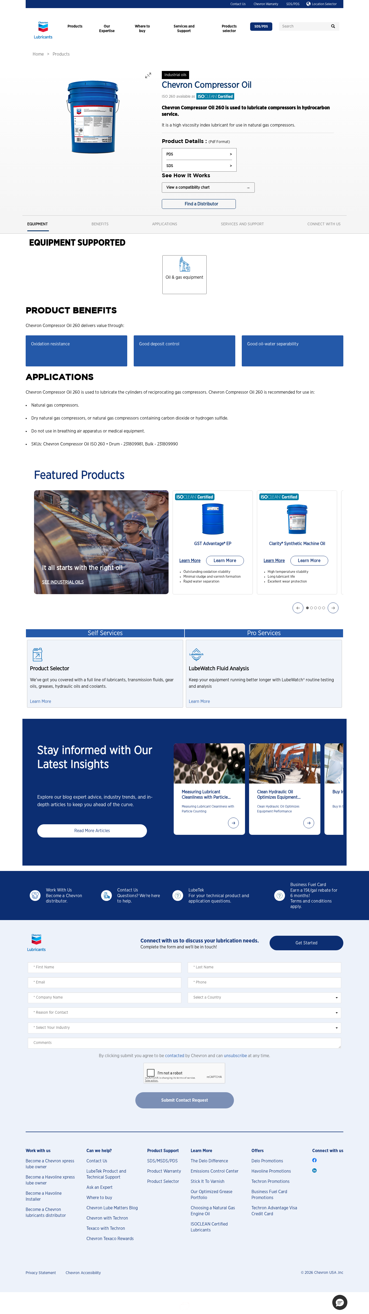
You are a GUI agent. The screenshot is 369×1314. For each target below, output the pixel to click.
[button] (339, 1302)
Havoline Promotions (271, 1171)
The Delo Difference (209, 1161)
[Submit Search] (333, 26)
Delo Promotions (267, 1161)
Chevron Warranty (266, 4)
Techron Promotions (270, 1181)
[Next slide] (233, 823)
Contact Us (238, 4)
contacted (174, 1056)
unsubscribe (235, 1056)
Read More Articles (92, 831)
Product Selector (163, 1181)
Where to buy (99, 1198)
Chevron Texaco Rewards (110, 1239)
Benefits (100, 224)
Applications (164, 224)
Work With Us (59, 890)
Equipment (37, 224)
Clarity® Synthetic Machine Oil (297, 544)
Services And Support (242, 224)
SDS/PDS (293, 4)
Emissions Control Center (215, 1171)
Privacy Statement (41, 1273)
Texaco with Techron (105, 1228)
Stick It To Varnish (207, 1181)
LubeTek (196, 890)
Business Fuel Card (308, 885)
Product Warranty (164, 1171)
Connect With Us (324, 224)
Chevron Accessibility (83, 1273)
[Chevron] (43, 39)
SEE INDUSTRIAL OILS (63, 582)
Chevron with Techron (107, 1218)
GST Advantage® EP (212, 544)
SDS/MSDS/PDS (162, 1161)
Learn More (189, 561)
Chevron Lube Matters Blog (112, 1208)
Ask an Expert (99, 1187)
